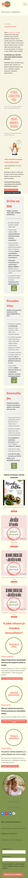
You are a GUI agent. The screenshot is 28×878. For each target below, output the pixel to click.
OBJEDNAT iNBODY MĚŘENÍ (14, 288)
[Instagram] (6, 813)
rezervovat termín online (12, 192)
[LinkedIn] (10, 813)
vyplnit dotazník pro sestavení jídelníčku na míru (14, 721)
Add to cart (14, 511)
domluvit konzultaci (11, 190)
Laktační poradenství (14, 807)
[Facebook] (2, 813)
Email (6, 856)
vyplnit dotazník (14, 380)
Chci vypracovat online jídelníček (12, 678)
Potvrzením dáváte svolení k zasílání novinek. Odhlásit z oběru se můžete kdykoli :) (13, 866)
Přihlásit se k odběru (12, 874)
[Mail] (13, 813)
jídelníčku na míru (13, 32)
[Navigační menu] (25, 4)
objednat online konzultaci (10, 766)
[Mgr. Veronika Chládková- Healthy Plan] (5, 4)
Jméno (7, 849)
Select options (14, 546)
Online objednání (14, 802)
